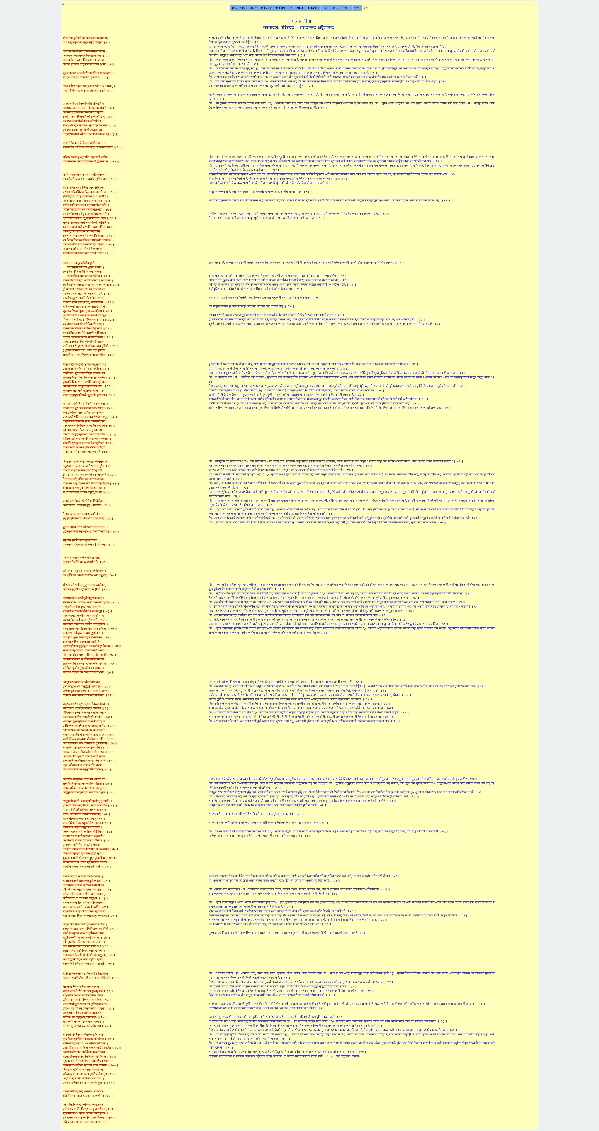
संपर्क (366, 8)
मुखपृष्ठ (234, 8)
